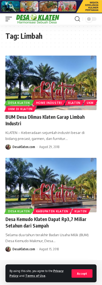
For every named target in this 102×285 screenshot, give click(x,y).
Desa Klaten (19, 102)
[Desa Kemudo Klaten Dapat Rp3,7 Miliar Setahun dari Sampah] (51, 185)
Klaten (74, 102)
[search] (77, 19)
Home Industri (49, 102)
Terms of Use (35, 275)
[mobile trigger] (10, 19)
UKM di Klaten (20, 109)
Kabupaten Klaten (52, 211)
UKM (90, 102)
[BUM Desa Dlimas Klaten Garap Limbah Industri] (51, 83)
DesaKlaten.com (24, 147)
